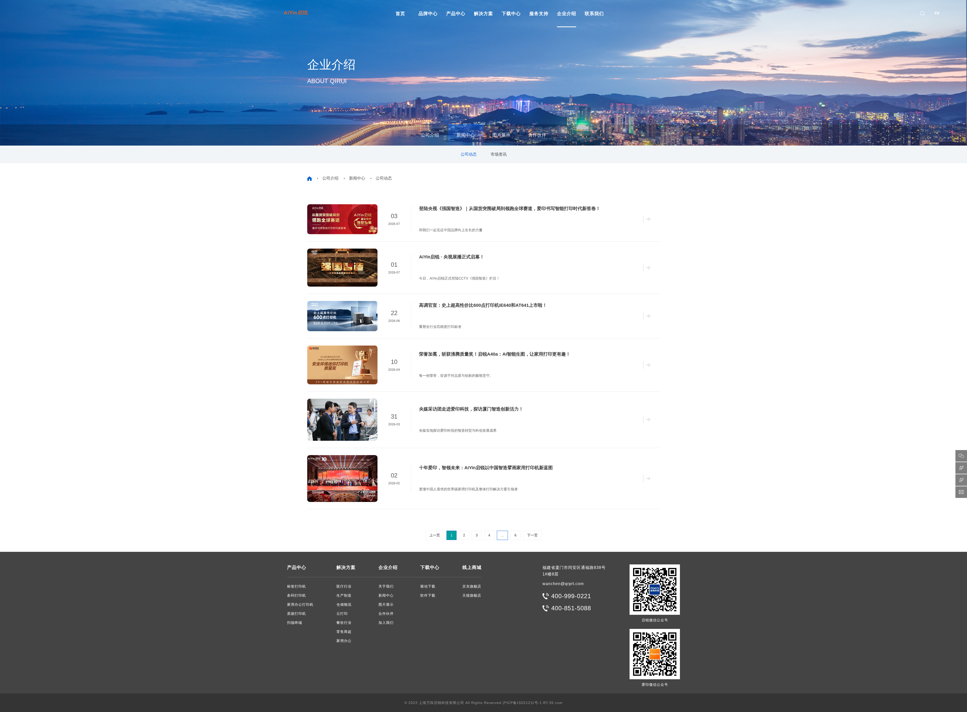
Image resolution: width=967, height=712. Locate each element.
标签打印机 (296, 586)
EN (937, 13)
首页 (400, 13)
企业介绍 (566, 13)
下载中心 (511, 13)
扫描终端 (294, 623)
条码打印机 (296, 595)
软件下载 (427, 595)
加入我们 (386, 623)
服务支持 (538, 13)
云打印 (342, 614)
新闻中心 (466, 135)
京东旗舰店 (471, 586)
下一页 (532, 535)
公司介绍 (430, 135)
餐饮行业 (344, 623)
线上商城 (471, 567)
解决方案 (483, 13)
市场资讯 (499, 154)
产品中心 (455, 13)
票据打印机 (296, 614)
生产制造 (344, 595)
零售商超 (344, 632)
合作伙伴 (537, 135)
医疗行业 (344, 586)
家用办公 (344, 641)
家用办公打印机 (300, 604)
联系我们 (594, 13)
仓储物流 (344, 604)
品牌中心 (428, 13)
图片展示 (501, 135)
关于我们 (386, 586)
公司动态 (469, 154)
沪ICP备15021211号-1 (522, 703)
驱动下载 (427, 586)
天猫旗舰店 (471, 595)
